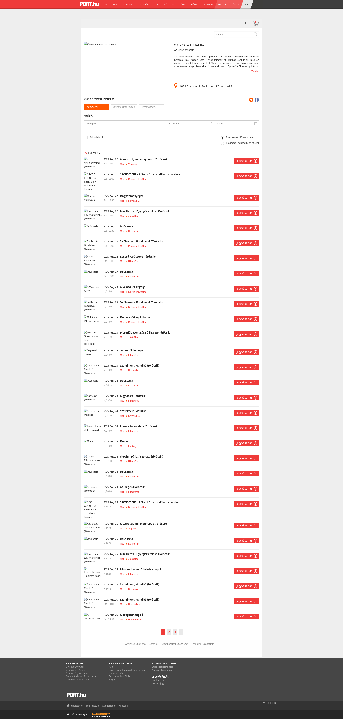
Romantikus (134, 200)
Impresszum (93, 705)
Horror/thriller (134, 619)
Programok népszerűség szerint (242, 143)
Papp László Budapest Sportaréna (127, 670)
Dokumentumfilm (137, 179)
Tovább (255, 71)
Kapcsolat (124, 705)
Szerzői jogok (109, 705)
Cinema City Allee (75, 666)
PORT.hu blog (269, 702)
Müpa (112, 679)
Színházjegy (158, 680)
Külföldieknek (96, 137)
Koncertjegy (158, 683)
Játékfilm (133, 216)
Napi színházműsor (162, 670)
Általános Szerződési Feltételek (141, 644)
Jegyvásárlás (244, 160)
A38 (111, 666)
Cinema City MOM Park (78, 679)
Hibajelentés (77, 705)
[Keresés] (255, 34)
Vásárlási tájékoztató (203, 644)
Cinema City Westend (77, 673)
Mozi (122, 164)
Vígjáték (132, 164)
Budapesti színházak (162, 666)
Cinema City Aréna (75, 670)
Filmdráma (133, 261)
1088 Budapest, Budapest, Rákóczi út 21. (207, 86)
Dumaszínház (116, 673)
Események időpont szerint (240, 137)
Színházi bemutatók (164, 663)
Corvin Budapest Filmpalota (81, 676)
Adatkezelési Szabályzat (175, 644)
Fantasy (132, 446)
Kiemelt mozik (74, 663)
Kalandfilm (133, 231)
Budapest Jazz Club (119, 676)
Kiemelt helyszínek (120, 663)
